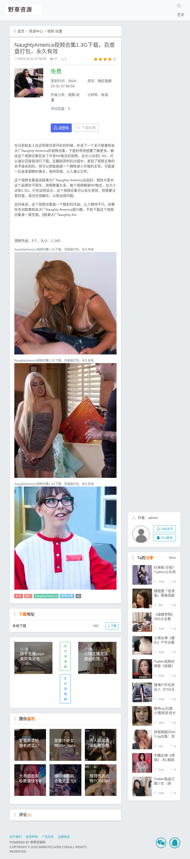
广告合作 (48, 837)
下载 (113, 626)
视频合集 (67, 596)
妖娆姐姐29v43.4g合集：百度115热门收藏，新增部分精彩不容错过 (164, 734)
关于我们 (16, 837)
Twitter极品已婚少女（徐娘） (164, 781)
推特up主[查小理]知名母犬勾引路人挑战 (165, 710)
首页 (20, 31)
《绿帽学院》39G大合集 (164, 616)
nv (78, 596)
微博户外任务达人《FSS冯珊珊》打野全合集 (164, 687)
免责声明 (32, 837)
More (172, 557)
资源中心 (36, 31)
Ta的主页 (167, 529)
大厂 (28, 596)
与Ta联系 (167, 537)
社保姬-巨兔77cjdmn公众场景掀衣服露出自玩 (165, 569)
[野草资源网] (23, 9)
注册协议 (64, 837)
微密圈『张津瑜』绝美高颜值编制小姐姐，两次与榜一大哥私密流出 (164, 593)
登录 (180, 15)
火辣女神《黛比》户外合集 (164, 640)
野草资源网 (37, 842)
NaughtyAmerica (46, 596)
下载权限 (89, 128)
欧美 (19, 596)
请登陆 (63, 128)
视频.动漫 (54, 31)
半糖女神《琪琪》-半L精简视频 (164, 757)
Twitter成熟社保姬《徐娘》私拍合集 (164, 663)
